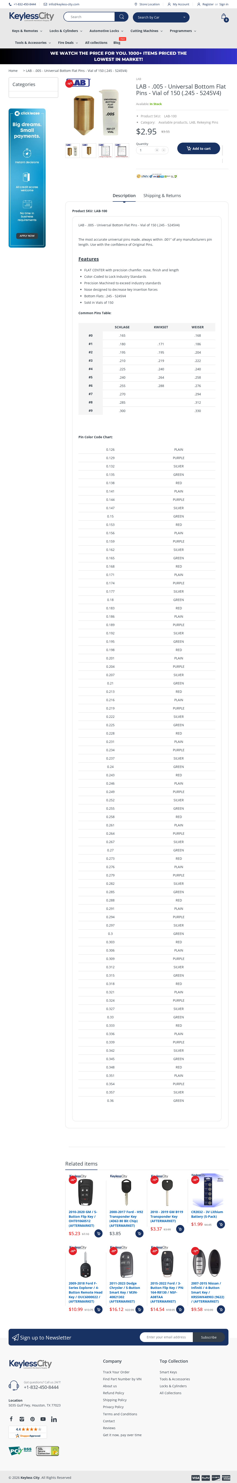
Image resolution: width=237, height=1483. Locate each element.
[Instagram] (21, 1419)
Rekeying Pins (207, 122)
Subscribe (209, 1337)
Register (208, 4)
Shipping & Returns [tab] (162, 195)
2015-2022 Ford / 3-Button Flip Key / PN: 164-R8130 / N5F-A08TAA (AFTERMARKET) (167, 1292)
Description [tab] (124, 195)
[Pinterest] (32, 1419)
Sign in (223, 4)
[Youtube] (43, 1419)
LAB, (192, 122)
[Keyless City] (32, 16)
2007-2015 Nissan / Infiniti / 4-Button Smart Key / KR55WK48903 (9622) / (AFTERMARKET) (207, 1292)
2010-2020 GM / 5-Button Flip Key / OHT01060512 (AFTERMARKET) (83, 1219)
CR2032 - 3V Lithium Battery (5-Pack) (207, 1214)
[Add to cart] (98, 1233)
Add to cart (202, 148)
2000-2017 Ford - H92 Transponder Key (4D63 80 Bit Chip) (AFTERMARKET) (126, 1219)
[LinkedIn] (54, 1419)
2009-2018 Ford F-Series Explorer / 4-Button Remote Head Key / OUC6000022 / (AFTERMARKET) (86, 1292)
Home (13, 70)
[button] (222, 150)
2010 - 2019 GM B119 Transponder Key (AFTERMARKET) (166, 1216)
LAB (138, 79)
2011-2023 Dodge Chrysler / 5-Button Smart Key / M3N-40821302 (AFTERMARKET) (124, 1292)
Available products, (173, 122)
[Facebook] (11, 1419)
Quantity (142, 144)
